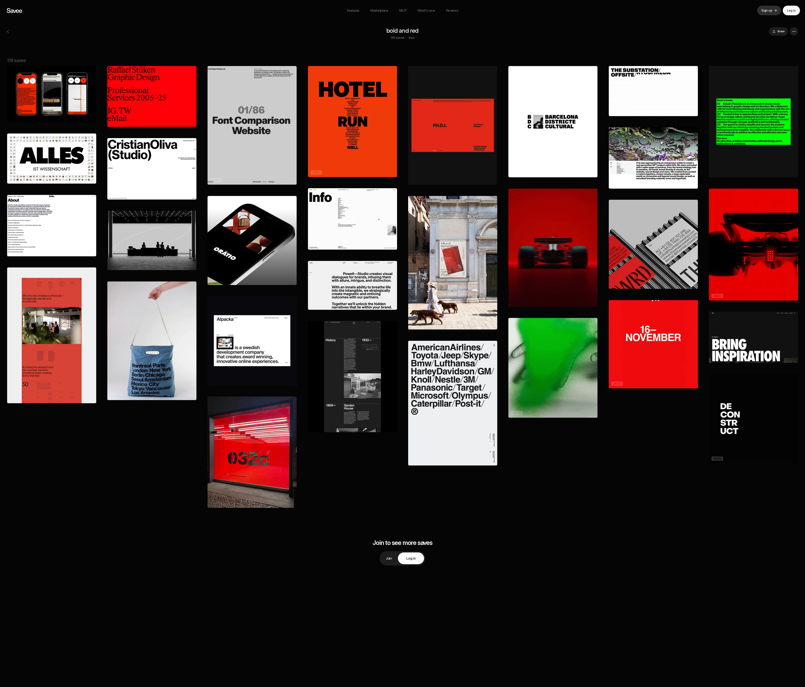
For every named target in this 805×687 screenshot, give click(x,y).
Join (389, 558)
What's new (426, 10)
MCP (402, 10)
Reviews (452, 10)
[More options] (794, 31)
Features (353, 10)
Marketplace (379, 10)
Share (781, 31)
